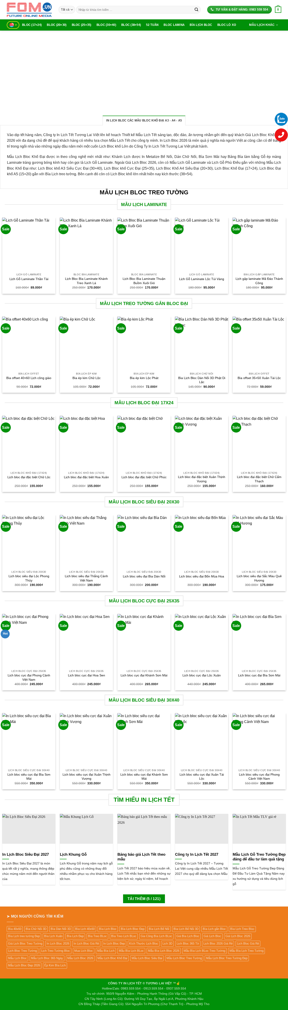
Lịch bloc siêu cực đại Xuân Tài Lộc (202, 777)
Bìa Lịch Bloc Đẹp (132, 929)
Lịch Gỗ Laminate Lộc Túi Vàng (201, 279)
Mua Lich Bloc (83, 950)
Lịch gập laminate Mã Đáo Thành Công (259, 281)
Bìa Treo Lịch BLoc (123, 936)
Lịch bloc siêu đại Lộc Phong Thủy (29, 578)
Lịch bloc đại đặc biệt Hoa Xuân (86, 477)
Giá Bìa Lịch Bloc (187, 936)
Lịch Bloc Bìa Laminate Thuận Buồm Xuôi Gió (144, 281)
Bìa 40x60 (14, 929)
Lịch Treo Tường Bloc (55, 950)
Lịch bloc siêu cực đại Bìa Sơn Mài (28, 777)
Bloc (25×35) (81, 25)
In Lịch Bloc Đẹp (114, 943)
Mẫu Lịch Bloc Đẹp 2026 (24, 965)
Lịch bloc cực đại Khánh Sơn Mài (144, 675)
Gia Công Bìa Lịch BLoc (156, 936)
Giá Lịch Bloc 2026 (237, 936)
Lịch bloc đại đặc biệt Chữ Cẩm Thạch (259, 479)
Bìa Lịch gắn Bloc (214, 929)
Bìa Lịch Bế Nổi (159, 929)
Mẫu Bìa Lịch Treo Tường (246, 950)
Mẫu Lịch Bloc (17, 958)
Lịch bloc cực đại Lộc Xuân (201, 675)
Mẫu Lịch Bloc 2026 (80, 958)
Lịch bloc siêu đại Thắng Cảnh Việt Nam (86, 578)
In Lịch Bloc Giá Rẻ (86, 943)
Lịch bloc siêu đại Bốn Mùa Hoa (201, 576)
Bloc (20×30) (56, 25)
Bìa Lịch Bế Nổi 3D (185, 929)
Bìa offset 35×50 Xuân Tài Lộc (259, 378)
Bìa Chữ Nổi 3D (36, 929)
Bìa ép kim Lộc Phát (144, 378)
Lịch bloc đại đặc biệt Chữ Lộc (28, 477)
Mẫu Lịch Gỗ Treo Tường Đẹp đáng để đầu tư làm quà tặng (259, 857)
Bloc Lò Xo (226, 25)
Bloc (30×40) (106, 25)
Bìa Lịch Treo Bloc (242, 929)
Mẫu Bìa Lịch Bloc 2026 (163, 950)
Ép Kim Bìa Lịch (55, 965)
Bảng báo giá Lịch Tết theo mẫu (141, 857)
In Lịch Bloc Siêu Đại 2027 (25, 854)
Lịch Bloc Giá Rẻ (248, 943)
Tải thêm (144, 899)
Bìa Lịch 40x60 (85, 929)
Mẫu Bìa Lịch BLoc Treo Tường (204, 950)
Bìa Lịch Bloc (201, 25)
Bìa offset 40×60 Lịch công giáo (28, 378)
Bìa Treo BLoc (97, 936)
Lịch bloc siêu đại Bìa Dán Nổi (144, 576)
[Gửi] (196, 9)
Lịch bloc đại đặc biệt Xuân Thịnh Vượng (201, 479)
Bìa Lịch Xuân (53, 936)
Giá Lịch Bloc (212, 936)
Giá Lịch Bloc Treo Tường (25, 943)
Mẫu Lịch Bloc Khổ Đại (112, 958)
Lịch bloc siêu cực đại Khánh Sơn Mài (144, 777)
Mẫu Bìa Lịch (106, 950)
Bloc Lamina (174, 25)
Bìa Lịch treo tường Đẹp (24, 936)
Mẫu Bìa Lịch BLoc (131, 950)
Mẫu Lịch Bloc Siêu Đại (147, 958)
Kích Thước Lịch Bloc (143, 943)
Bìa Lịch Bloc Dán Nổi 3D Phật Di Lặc (201, 380)
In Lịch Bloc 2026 (58, 943)
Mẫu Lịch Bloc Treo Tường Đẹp (227, 958)
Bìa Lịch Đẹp (75, 936)
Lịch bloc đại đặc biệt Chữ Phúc (144, 477)
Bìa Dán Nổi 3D (61, 929)
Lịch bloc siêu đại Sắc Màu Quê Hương (259, 578)
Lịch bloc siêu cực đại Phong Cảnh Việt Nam (259, 777)
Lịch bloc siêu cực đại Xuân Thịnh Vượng (86, 777)
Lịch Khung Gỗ (73, 854)
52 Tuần (152, 25)
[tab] (144, 120)
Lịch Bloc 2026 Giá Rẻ (218, 943)
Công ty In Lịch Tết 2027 (196, 854)
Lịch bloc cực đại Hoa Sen (86, 675)
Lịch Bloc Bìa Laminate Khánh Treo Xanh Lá (86, 281)
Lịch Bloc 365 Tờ (188, 943)
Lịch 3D (167, 943)
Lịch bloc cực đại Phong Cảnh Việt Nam (29, 677)
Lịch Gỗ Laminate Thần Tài (28, 279)
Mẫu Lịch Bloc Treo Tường (184, 958)
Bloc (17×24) (32, 25)
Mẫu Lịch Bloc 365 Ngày (47, 958)
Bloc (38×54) (131, 25)
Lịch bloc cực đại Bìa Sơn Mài (259, 675)
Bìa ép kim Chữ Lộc (86, 378)
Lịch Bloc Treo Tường (22, 950)
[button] (278, 9)
